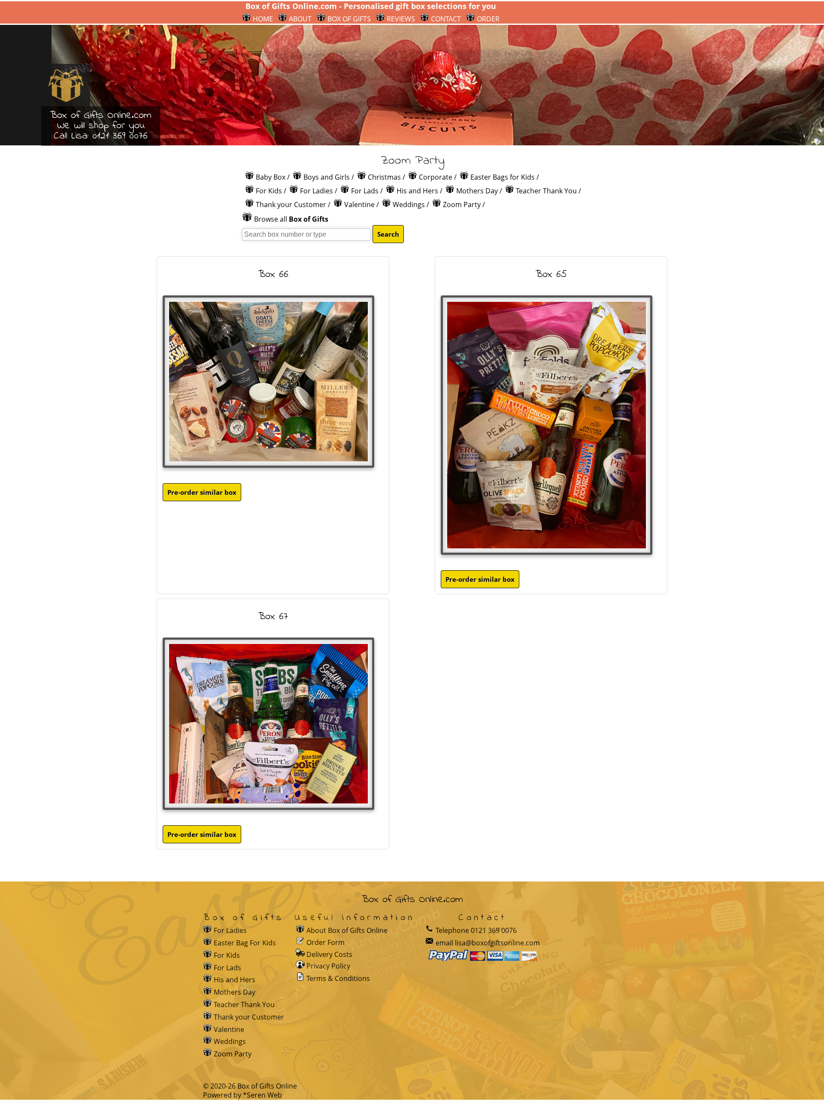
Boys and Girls (326, 177)
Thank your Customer (291, 204)
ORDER (487, 19)
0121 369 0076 (120, 136)
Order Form (325, 942)
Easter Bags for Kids (502, 177)
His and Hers (417, 191)
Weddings (409, 204)
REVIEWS (400, 19)
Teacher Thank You (546, 191)
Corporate (435, 177)
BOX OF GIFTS (348, 19)
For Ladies (316, 191)
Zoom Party (462, 204)
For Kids (269, 191)
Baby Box (270, 177)
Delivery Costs (329, 954)
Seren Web (264, 1095)
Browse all (291, 219)
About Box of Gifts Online (347, 930)
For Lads (365, 191)
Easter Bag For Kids (245, 943)
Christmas (384, 177)
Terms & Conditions (338, 978)
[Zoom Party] (301, 930)
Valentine (359, 204)
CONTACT (445, 19)
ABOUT (299, 19)
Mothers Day (477, 191)
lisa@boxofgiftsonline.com (497, 943)
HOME (262, 19)
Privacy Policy (328, 966)
